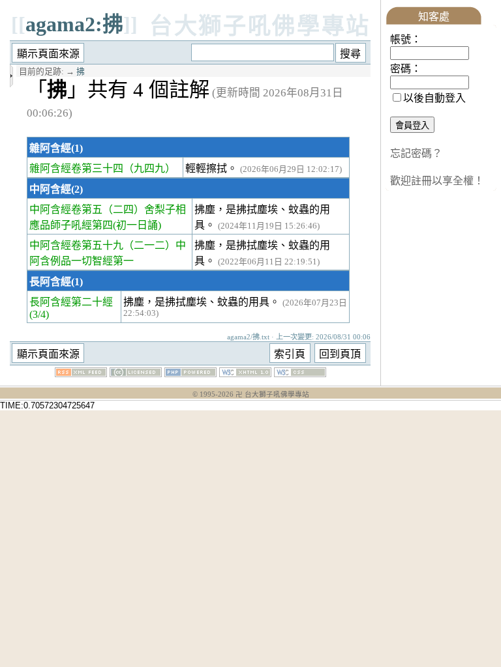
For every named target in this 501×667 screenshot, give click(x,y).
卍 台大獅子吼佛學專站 (272, 394)
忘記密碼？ (416, 153)
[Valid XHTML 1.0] (245, 373)
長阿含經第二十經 (71, 301)
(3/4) (39, 314)
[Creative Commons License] (136, 373)
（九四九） (149, 168)
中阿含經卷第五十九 (76, 245)
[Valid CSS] (300, 373)
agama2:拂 (74, 24)
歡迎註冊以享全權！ (437, 180)
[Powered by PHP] (190, 373)
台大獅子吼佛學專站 (260, 26)
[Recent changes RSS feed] (81, 373)
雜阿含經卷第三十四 (76, 168)
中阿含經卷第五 (65, 209)
